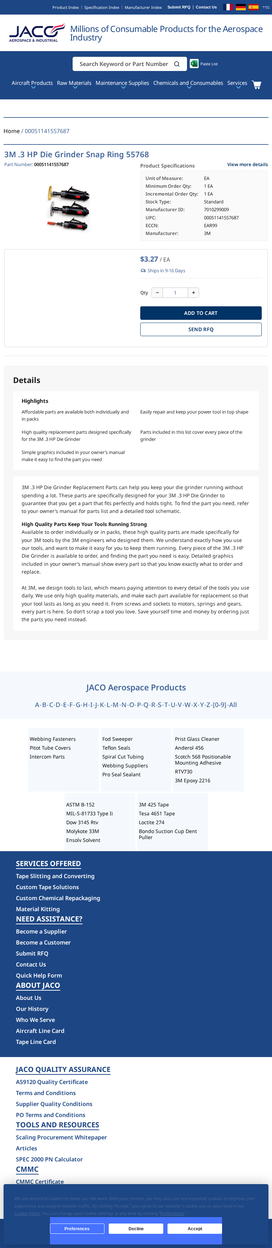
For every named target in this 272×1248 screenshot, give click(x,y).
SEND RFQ (201, 329)
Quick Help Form (39, 975)
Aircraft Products (32, 82)
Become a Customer (43, 942)
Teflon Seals (116, 747)
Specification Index (101, 7)
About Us (28, 998)
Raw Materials (74, 82)
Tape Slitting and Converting (55, 876)
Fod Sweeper (117, 738)
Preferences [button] (172, 1213)
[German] (240, 8)
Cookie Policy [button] (27, 1213)
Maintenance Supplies (122, 82)
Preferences (77, 1228)
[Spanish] (253, 8)
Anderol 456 (189, 747)
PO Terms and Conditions (50, 1115)
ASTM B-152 (80, 804)
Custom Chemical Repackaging (58, 898)
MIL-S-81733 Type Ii (89, 813)
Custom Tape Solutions (47, 887)
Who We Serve (35, 1020)
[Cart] (256, 85)
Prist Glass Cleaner (197, 738)
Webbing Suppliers (125, 765)
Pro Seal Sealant (121, 774)
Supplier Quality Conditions (54, 1104)
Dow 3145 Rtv (82, 822)
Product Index (65, 7)
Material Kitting (38, 909)
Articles (26, 1148)
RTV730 (183, 771)
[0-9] (219, 704)
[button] (177, 64)
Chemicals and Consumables (188, 82)
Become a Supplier (41, 931)
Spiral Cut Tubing (123, 756)
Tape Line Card (36, 1042)
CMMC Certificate (40, 1182)
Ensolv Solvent (83, 840)
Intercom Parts (47, 756)
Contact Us (206, 7)
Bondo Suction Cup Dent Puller (168, 834)
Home (12, 131)
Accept (195, 1228)
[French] (228, 8)
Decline (136, 1228)
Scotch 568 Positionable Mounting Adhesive (203, 759)
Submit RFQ (179, 7)
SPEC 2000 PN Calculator (49, 1159)
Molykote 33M (82, 831)
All (233, 704)
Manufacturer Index (143, 7)
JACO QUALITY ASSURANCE (63, 1069)
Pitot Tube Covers (50, 747)
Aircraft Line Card (40, 1031)
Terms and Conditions (46, 1093)
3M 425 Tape (154, 804)
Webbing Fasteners (53, 738)
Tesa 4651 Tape (157, 813)
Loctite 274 (151, 822)
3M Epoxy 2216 (192, 780)
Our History (32, 1009)
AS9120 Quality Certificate (52, 1082)
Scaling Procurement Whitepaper (61, 1137)
